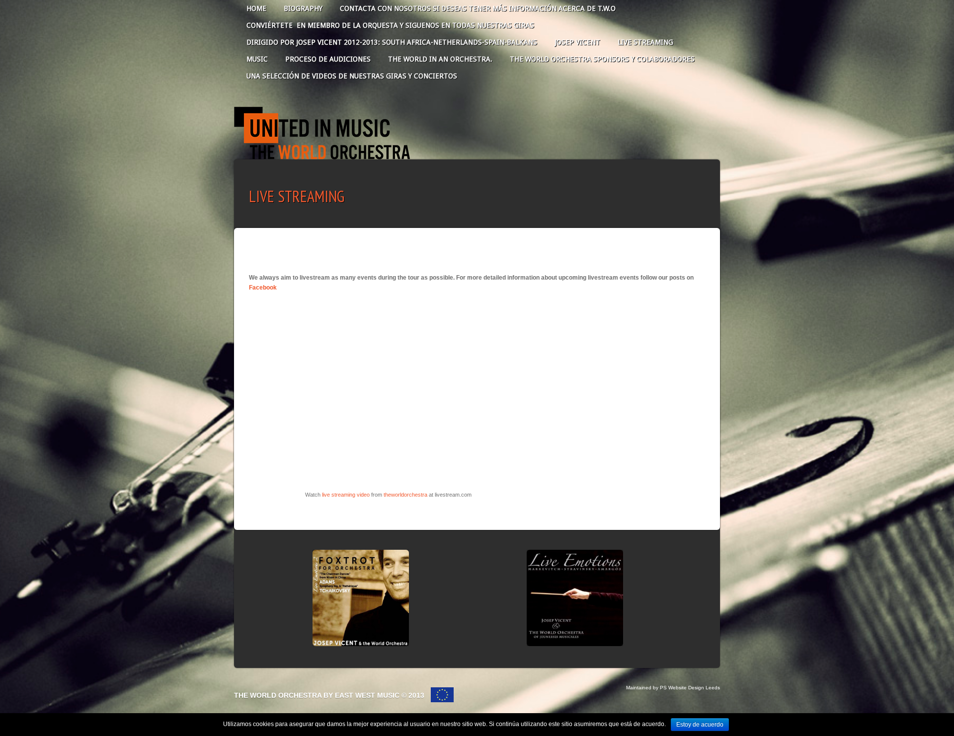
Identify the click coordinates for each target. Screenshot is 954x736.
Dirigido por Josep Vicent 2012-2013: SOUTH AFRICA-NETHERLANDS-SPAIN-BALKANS (391, 42)
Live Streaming (645, 42)
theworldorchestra (405, 495)
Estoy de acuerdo (699, 724)
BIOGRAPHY (303, 8)
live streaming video (346, 495)
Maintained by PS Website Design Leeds (673, 687)
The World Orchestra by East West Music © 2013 (330, 695)
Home (256, 8)
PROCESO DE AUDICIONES (328, 59)
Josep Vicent (577, 42)
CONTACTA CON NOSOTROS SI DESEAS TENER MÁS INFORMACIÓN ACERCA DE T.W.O (478, 8)
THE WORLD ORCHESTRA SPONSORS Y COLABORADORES (602, 59)
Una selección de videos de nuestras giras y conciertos (351, 76)
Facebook (263, 287)
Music (257, 59)
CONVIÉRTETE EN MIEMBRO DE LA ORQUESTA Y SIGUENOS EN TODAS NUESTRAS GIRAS (390, 25)
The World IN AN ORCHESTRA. (440, 59)
